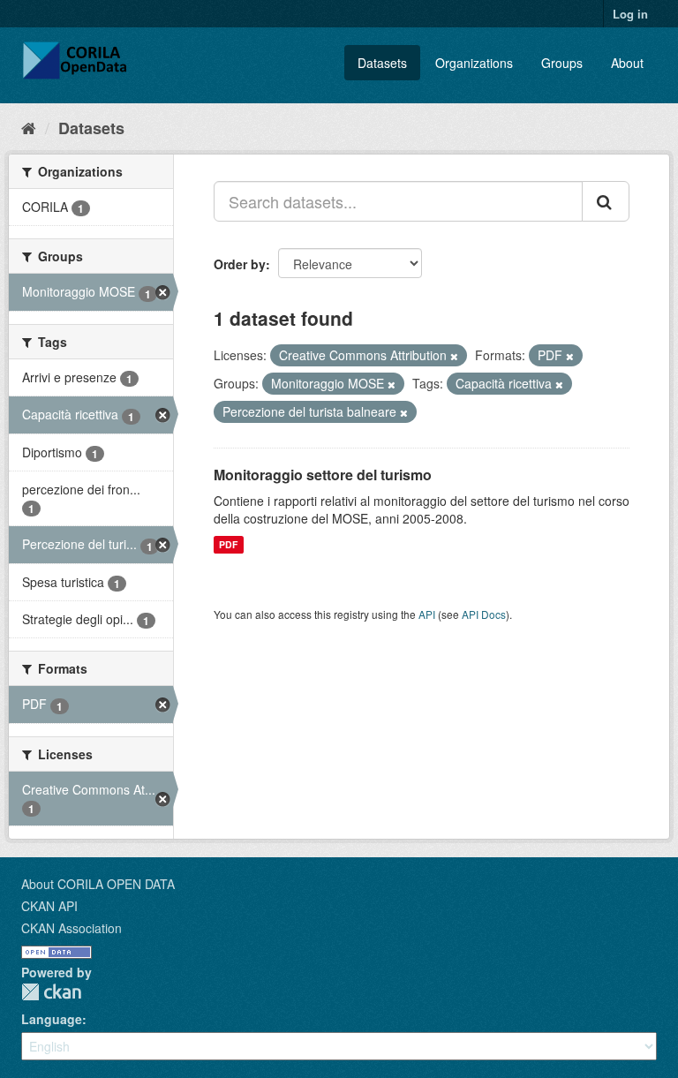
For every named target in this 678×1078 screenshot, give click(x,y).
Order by (240, 264)
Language (51, 1019)
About (627, 63)
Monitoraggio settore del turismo (323, 474)
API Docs (484, 614)
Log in (630, 13)
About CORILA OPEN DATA (98, 884)
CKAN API (49, 906)
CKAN (51, 992)
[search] (605, 201)
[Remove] (454, 356)
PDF (228, 544)
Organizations (474, 63)
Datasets (382, 63)
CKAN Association (71, 928)
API (426, 614)
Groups (562, 63)
